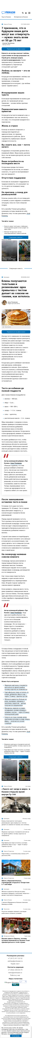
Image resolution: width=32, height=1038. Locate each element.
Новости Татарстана (9, 851)
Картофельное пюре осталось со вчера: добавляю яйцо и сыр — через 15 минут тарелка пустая (17, 694)
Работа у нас (15, 975)
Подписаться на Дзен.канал (16, 49)
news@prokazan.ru (15, 973)
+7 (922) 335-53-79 (15, 970)
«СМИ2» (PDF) (24, 1025)
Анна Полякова (13, 302)
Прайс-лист (15, 964)
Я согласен (15, 1036)
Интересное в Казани (9, 936)
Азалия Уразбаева (8, 43)
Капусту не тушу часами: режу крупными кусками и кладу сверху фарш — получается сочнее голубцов (17, 720)
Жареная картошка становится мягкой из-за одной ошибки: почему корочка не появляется (16, 687)
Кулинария (6, 277)
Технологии (6, 909)
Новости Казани (8, 786)
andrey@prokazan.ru (15, 961)
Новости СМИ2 (6, 239)
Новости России (8, 24)
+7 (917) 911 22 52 (15, 958)
